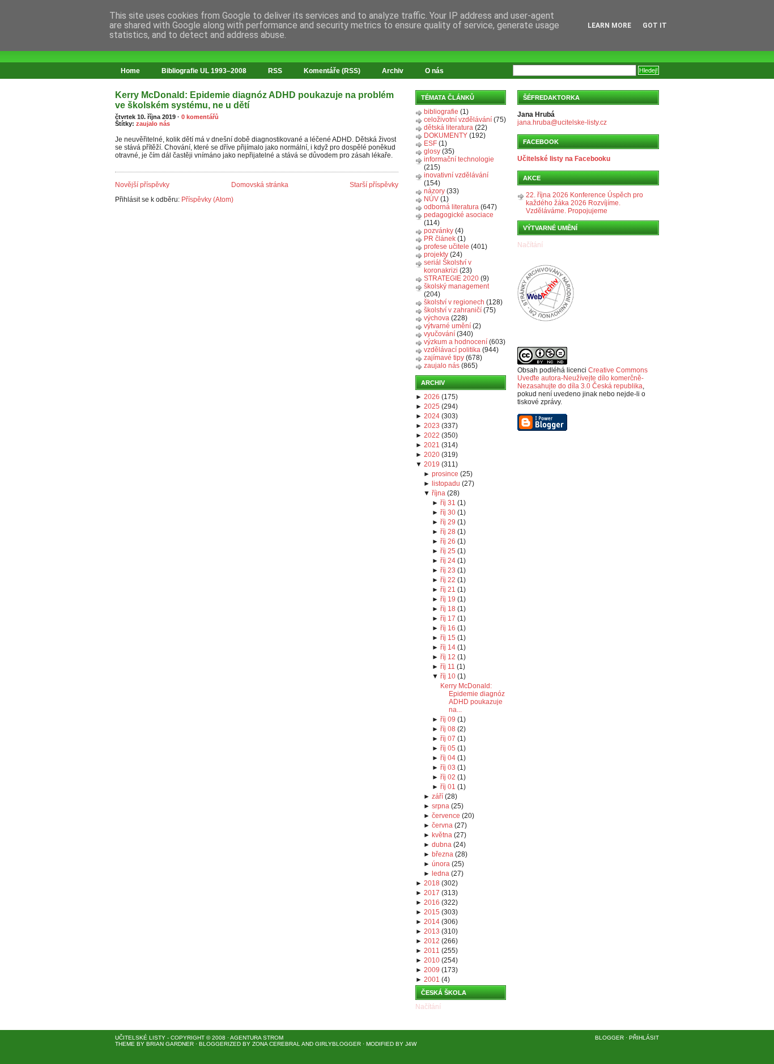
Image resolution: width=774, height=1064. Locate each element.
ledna (440, 874)
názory (434, 191)
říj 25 (448, 551)
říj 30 (448, 512)
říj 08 (448, 729)
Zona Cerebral (276, 1044)
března (442, 854)
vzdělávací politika (452, 350)
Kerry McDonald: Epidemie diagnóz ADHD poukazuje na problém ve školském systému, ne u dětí (254, 100)
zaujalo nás (153, 123)
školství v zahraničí (453, 310)
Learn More (609, 25)
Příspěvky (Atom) (207, 200)
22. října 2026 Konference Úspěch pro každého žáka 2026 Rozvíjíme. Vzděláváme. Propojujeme (584, 203)
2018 (432, 883)
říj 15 (448, 638)
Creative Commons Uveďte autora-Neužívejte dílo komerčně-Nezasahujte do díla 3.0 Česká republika (582, 378)
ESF (430, 143)
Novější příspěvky (142, 185)
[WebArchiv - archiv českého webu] (545, 319)
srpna (440, 806)
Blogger (609, 1038)
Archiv (392, 71)
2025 (432, 406)
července (446, 816)
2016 (432, 902)
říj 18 (448, 609)
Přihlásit (644, 1038)
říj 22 (448, 580)
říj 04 (448, 758)
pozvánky (438, 231)
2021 (432, 445)
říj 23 (448, 570)
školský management (456, 286)
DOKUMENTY (445, 135)
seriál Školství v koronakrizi (447, 266)
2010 (432, 960)
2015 (432, 912)
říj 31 (448, 503)
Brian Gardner (170, 1044)
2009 (432, 970)
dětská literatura (448, 128)
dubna (442, 845)
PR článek (440, 239)
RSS (275, 71)
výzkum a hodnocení (455, 342)
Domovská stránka (259, 185)
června (442, 825)
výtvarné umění (447, 326)
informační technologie (459, 159)
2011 (432, 951)
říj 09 (448, 719)
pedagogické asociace (459, 215)
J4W (410, 1044)
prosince (445, 474)
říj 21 (448, 590)
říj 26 (448, 541)
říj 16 (448, 628)
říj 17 (448, 618)
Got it (655, 25)
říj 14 (448, 647)
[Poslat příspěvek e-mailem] (116, 165)
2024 (432, 416)
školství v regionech (454, 302)
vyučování (439, 334)
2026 (432, 397)
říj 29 (448, 522)
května (442, 835)
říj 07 (448, 739)
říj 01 (448, 787)
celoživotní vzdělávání (458, 120)
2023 (432, 426)
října (438, 493)
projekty (436, 254)
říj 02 (448, 777)
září (437, 796)
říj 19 (448, 599)
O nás (434, 71)
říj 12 (448, 657)
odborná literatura (451, 207)
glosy (432, 151)
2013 (432, 931)
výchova (436, 318)
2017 (432, 893)
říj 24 (448, 561)
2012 (432, 941)
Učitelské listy (140, 1038)
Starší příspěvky (374, 185)
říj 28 (448, 532)
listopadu (446, 484)
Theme (125, 1044)
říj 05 (448, 748)
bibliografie (441, 112)
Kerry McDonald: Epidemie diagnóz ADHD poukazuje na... (472, 698)
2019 (432, 464)
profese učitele (446, 247)
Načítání (428, 1007)
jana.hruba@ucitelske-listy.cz (562, 122)
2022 (432, 435)
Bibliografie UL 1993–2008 (203, 71)
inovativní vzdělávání (456, 175)
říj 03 (448, 767)
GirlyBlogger (338, 1044)
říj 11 (447, 667)
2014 (432, 922)
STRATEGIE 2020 (451, 278)
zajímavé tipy (444, 358)
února (441, 864)
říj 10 (448, 676)
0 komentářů (200, 116)
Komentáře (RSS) (332, 71)
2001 (432, 980)
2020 (432, 455)
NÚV (431, 199)
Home (130, 71)
